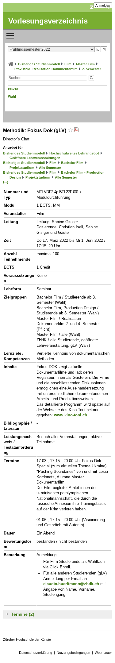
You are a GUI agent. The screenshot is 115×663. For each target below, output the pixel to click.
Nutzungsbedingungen (73, 652)
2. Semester (91, 69)
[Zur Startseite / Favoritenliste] (10, 64)
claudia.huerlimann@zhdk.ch (71, 583)
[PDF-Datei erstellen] (76, 130)
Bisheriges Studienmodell (39, 64)
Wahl (12, 96)
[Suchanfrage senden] (91, 78)
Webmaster (103, 652)
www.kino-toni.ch (70, 415)
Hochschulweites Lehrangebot (74, 153)
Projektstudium (22, 167)
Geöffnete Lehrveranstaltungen (35, 158)
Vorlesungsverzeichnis (48, 21)
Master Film (85, 64)
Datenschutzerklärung (35, 652)
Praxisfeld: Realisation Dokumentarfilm (46, 69)
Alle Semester (50, 167)
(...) (5, 182)
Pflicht (13, 89)
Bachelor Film (72, 163)
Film (67, 64)
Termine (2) (22, 614)
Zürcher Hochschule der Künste (27, 639)
